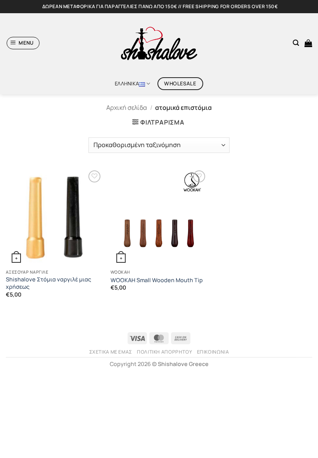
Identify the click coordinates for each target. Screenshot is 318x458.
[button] (23, 43)
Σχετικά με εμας (110, 352)
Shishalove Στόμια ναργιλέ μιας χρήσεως (48, 283)
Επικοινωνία (213, 352)
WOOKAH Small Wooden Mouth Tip (157, 280)
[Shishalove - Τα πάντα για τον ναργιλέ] (159, 43)
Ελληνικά (127, 83)
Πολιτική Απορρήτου (164, 352)
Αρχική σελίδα (126, 107)
